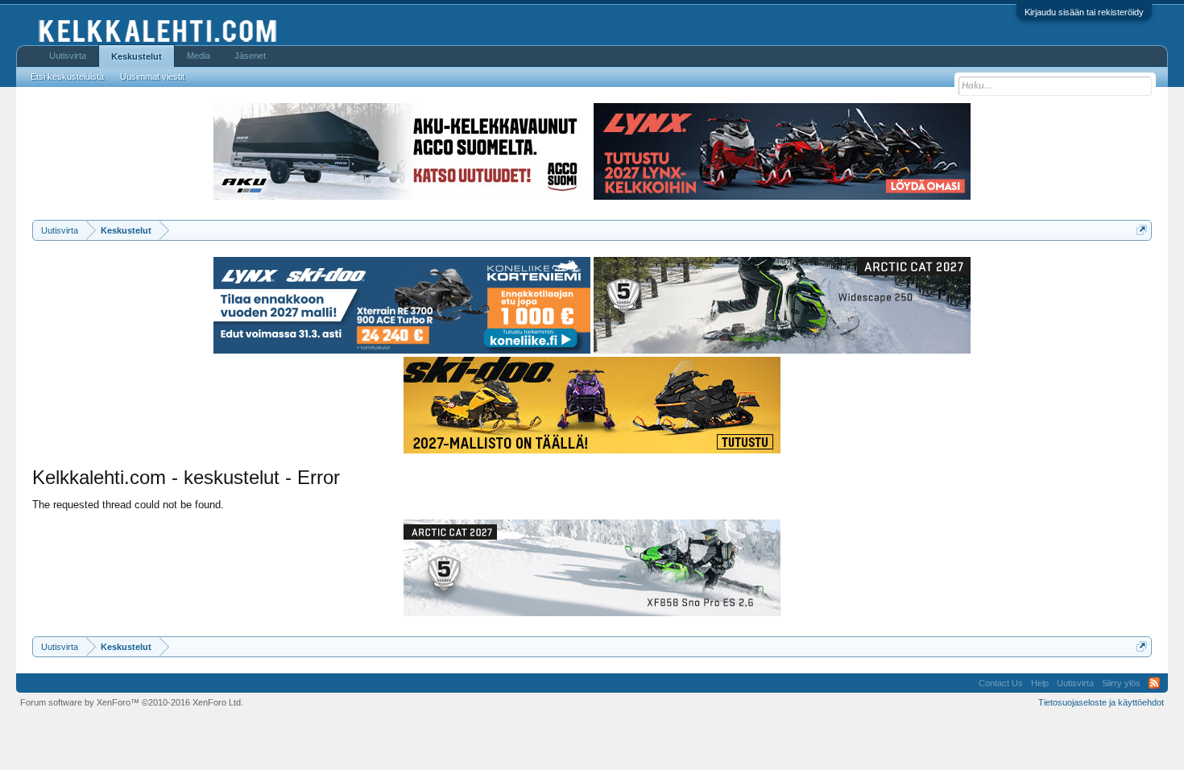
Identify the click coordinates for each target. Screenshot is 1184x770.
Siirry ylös (1121, 683)
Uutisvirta (67, 55)
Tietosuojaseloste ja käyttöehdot (1101, 702)
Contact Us (1001, 683)
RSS (1154, 683)
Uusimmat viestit (152, 76)
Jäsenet (250, 55)
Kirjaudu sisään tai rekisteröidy (1084, 12)
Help (1040, 683)
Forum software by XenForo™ (131, 702)
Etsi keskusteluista (67, 76)
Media (198, 55)
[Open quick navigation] (1141, 230)
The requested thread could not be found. (128, 505)
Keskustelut (136, 56)
